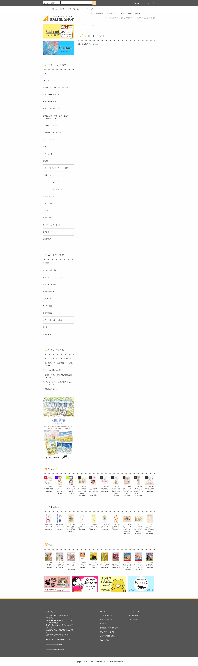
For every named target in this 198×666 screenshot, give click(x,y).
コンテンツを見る (89, 9)
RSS (101, 640)
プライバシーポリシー (108, 632)
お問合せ (137, 13)
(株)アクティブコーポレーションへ (58, 639)
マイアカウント (133, 611)
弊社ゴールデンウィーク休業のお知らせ (57, 358)
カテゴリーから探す (58, 9)
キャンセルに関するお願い (52, 370)
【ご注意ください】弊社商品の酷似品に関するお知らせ (58, 376)
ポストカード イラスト (89, 25)
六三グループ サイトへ (54, 644)
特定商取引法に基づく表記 (109, 628)
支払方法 (121, 13)
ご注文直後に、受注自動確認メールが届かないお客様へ (58, 364)
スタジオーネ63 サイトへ (55, 649)
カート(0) (150, 3)
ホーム (45, 9)
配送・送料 (110, 13)
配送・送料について (107, 619)
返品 (129, 13)
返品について (105, 624)
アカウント (137, 3)
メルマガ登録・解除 (97, 13)
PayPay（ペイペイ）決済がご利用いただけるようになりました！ (57, 383)
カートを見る (133, 615)
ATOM (107, 640)
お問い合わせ (133, 619)
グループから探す (73, 9)
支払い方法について (107, 615)
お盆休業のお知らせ (50, 389)
